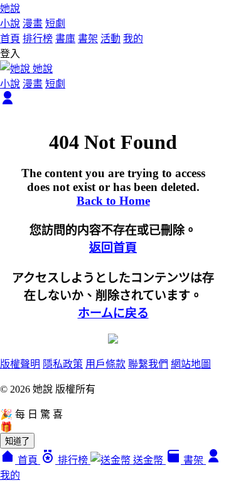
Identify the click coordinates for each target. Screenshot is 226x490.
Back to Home (113, 200)
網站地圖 (191, 364)
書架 (88, 38)
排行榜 (38, 38)
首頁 (10, 38)
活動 (110, 38)
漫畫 (33, 23)
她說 (10, 8)
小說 (10, 23)
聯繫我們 (148, 364)
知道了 (17, 441)
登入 (10, 53)
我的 (133, 38)
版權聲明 (20, 364)
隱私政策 (63, 364)
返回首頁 (113, 247)
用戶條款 (105, 364)
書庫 (65, 38)
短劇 (55, 23)
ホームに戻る (113, 313)
